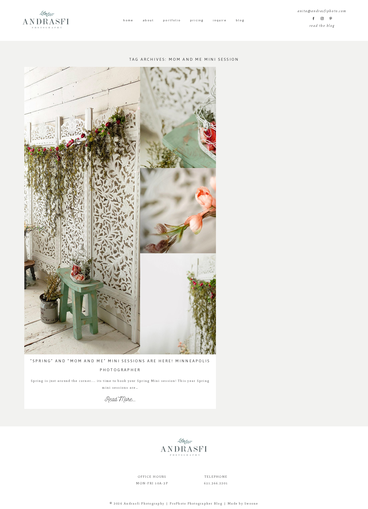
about (148, 20)
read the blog (322, 25)
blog (240, 20)
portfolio (172, 20)
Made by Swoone (243, 503)
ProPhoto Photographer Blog (196, 503)
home (128, 20)
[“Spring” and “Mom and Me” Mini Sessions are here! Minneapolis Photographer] (120, 210)
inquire (219, 20)
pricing (197, 20)
